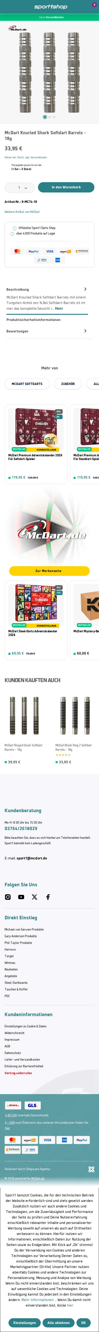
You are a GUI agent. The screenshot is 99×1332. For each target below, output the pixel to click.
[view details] (36, 444)
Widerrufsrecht (14, 1033)
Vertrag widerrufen (18, 1073)
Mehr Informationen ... (39, 1300)
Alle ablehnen (58, 1323)
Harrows (10, 949)
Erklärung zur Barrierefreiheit (24, 1066)
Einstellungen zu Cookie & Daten (26, 1026)
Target (9, 956)
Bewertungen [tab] (17, 331)
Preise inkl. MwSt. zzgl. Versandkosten (26, 157)
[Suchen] (17, 7)
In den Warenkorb (66, 187)
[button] (81, 7)
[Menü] (7, 6)
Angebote (11, 976)
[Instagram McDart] (8, 899)
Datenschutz (13, 1053)
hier (7, 1128)
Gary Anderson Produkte (21, 936)
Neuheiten (11, 969)
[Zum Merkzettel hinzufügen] (92, 134)
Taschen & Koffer (16, 989)
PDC (7, 996)
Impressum (12, 1040)
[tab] (47, 299)
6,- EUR (10, 1123)
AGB (7, 1046)
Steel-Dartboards (16, 983)
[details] (17, 28)
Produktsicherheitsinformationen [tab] (33, 320)
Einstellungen (24, 1323)
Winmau (10, 963)
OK (83, 1323)
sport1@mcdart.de (32, 858)
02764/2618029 (21, 828)
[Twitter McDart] (34, 899)
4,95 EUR (11, 1115)
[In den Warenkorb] (61, 478)
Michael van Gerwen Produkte (24, 929)
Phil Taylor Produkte (18, 943)
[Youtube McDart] (21, 899)
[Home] (50, 7)
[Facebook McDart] (48, 899)
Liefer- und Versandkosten (22, 1060)
